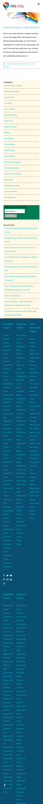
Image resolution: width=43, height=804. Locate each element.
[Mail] (4, 583)
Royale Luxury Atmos (5, 376)
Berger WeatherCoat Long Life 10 (21, 466)
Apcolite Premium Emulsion (6, 346)
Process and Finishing (13, 174)
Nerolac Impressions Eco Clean (34, 384)
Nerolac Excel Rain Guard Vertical (35, 436)
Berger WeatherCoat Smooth (21, 432)
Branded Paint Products (13, 86)
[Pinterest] (4, 579)
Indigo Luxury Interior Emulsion (21, 713)
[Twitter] (7, 575)
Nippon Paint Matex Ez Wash (8, 665)
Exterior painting (11, 115)
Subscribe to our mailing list (16, 207)
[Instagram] (7, 579)
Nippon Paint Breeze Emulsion (8, 609)
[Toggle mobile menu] (39, 4)
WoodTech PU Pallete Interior (7, 548)
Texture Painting (21, 64)
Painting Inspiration (12, 168)
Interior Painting (12, 64)
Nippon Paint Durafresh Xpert (8, 728)
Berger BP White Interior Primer (21, 525)
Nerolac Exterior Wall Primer (34, 503)
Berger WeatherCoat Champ (21, 455)
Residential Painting (12, 186)
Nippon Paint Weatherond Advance (8, 717)
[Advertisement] (21, 34)
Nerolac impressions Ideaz (34, 395)
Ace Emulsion (8, 414)
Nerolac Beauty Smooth (33, 342)
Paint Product (10, 144)
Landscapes (9, 138)
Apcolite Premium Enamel (6, 522)
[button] (5, 785)
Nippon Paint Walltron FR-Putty (8, 788)
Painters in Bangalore (13, 162)
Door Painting (10, 109)
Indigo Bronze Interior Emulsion (21, 609)
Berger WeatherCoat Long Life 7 (21, 421)
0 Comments (31, 64)
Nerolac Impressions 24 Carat (34, 372)
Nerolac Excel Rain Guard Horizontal (35, 447)
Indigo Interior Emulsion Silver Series (21, 631)
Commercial (9, 97)
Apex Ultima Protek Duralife (7, 443)
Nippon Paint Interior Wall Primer (8, 770)
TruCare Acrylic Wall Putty (7, 499)
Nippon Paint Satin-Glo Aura (8, 646)
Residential (9, 180)
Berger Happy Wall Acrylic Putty (21, 484)
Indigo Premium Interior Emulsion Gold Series (20, 683)
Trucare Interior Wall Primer (7, 462)
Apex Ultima (7, 429)
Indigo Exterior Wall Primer (21, 781)
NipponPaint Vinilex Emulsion (7, 620)
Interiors (8, 133)
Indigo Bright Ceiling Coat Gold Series (21, 658)
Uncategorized (10, 197)
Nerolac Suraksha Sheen (33, 477)
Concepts (8, 103)
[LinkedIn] (11, 579)
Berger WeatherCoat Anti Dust (21, 410)
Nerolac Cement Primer (32, 514)
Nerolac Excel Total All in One (35, 466)
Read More (6, 66)
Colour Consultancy (12, 91)
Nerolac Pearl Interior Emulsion (35, 361)
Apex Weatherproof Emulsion (8, 421)
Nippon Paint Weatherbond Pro (8, 740)
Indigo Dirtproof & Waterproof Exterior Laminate (20, 728)
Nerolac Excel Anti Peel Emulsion (35, 417)
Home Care (9, 121)
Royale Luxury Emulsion (6, 357)
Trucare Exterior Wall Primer (7, 473)
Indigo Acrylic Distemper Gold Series (21, 669)
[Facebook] (4, 575)
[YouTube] (11, 575)
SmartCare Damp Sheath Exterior (8, 510)
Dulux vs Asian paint (12, 296)
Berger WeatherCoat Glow (21, 443)
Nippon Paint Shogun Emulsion (8, 684)
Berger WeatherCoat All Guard (21, 398)
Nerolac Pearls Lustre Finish (34, 406)
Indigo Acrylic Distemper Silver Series (21, 620)
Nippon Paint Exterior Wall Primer (8, 758)
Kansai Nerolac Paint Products (35, 328)
